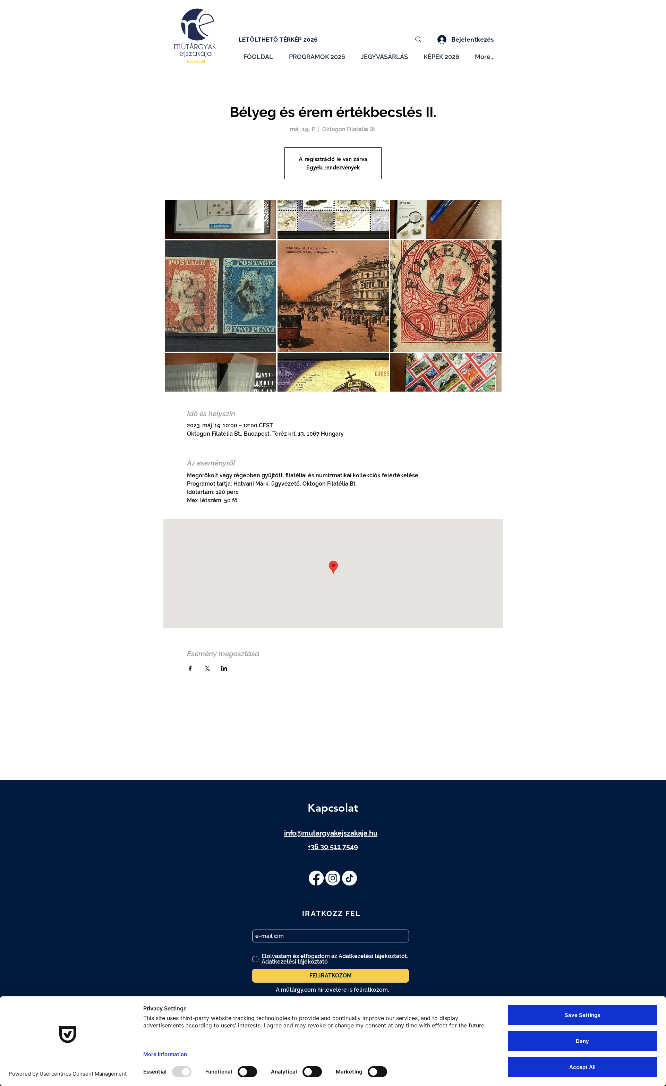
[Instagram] (332, 878)
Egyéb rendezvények (333, 167)
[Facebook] (316, 878)
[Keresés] (418, 39)
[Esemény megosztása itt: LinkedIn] (224, 668)
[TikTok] (349, 878)
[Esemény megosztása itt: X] (207, 668)
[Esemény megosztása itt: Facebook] (190, 668)
